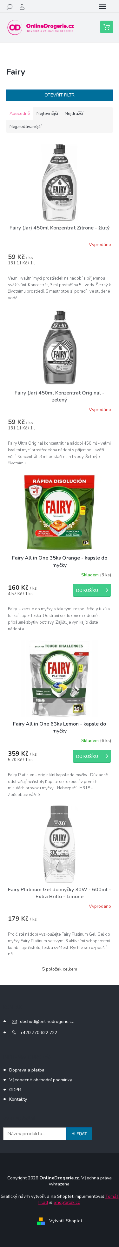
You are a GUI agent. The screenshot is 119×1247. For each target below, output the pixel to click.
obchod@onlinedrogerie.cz (47, 1021)
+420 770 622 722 (38, 1033)
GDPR (15, 1090)
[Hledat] (9, 7)
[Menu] (102, 7)
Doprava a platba (26, 1070)
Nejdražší (74, 113)
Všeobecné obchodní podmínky (40, 1080)
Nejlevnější (47, 113)
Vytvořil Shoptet (65, 1221)
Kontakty (18, 1099)
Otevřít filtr (59, 95)
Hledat (79, 1133)
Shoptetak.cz (67, 1202)
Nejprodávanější (26, 126)
